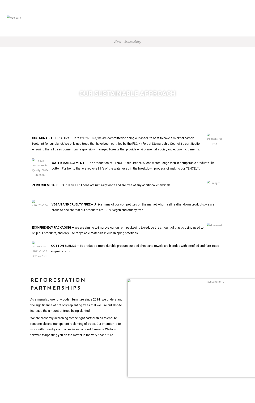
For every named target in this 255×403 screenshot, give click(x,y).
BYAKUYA (89, 138)
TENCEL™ (73, 185)
